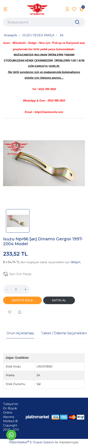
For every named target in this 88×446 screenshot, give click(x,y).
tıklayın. (76, 262)
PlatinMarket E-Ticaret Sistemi (31, 442)
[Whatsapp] (11, 435)
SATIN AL (59, 300)
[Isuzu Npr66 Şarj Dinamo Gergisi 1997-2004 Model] (44, 164)
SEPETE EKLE (22, 300)
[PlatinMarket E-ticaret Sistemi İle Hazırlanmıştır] (37, 417)
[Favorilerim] (74, 9)
